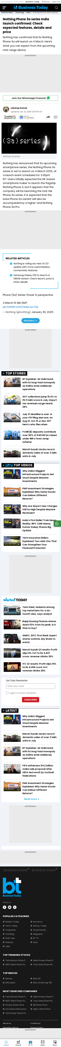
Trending (9, 934)
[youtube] (9, 907)
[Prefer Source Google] (10, 117)
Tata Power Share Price (16, 1013)
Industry (9, 942)
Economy (37, 921)
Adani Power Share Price (44, 960)
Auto (35, 942)
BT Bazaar (46, 2)
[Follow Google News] (26, 117)
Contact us (35, 1023)
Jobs (7, 946)
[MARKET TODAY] (15, 600)
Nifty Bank (10, 982)
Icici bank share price (15, 1009)
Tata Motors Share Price (16, 960)
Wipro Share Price (41, 1009)
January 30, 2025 (42, 312)
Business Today (32, 2)
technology (19, 12)
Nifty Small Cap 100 (42, 982)
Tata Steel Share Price (44, 964)
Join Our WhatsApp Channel (28, 98)
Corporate (10, 930)
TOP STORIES (16, 373)
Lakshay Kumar (19, 108)
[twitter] (14, 907)
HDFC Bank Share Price (16, 964)
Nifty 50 (37, 978)
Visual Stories (39, 930)
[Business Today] (31, 7)
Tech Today (11, 925)
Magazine (38, 934)
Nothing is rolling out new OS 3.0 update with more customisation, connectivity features (31, 267)
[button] (55, 1043)
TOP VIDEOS (23, 465)
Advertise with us (10, 1027)
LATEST (11, 711)
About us (7, 1023)
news (28, 12)
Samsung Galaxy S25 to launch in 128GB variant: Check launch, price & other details (33, 279)
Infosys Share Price (14, 1004)
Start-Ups (10, 938)
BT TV (36, 938)
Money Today (40, 925)
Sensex (8, 978)
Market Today (12, 921)
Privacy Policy (36, 1027)
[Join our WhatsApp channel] (57, 526)
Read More (29, 320)
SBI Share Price (40, 1004)
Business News (7, 12)
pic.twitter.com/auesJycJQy (20, 307)
